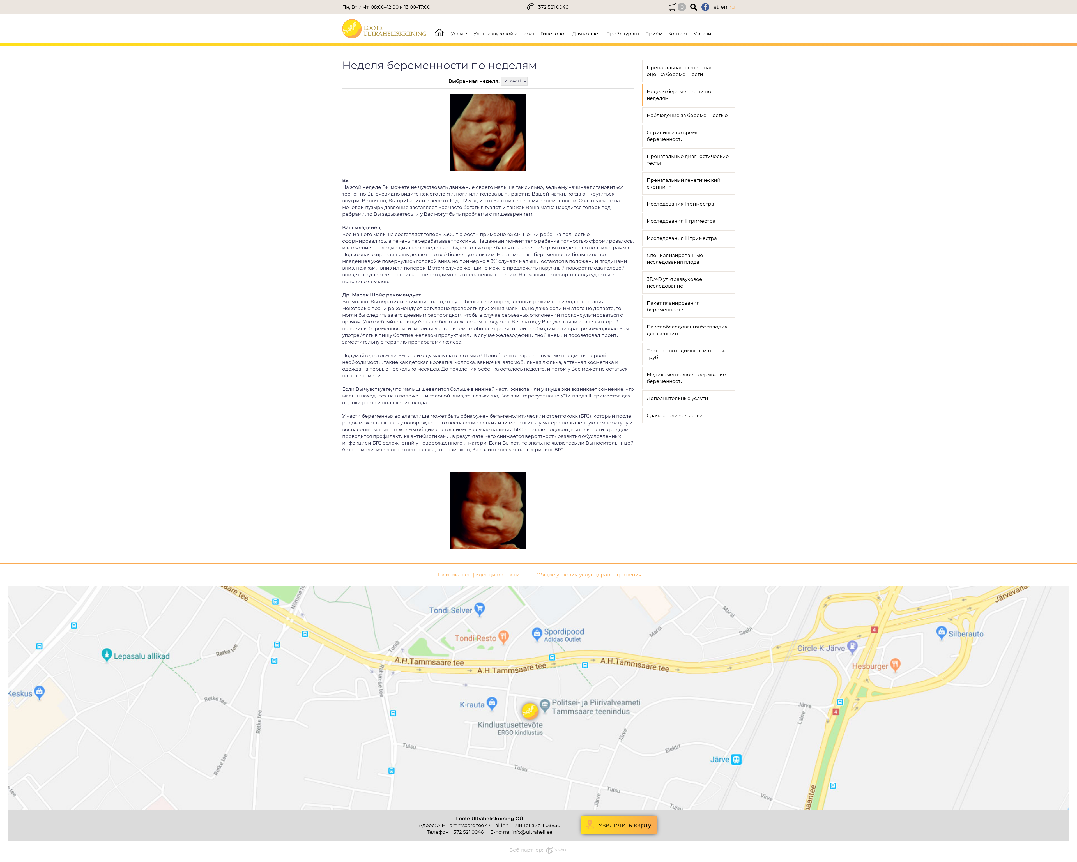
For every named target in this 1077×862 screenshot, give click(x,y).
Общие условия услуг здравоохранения (589, 575)
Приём (653, 33)
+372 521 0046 (551, 7)
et (716, 7)
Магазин (703, 33)
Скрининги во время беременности (673, 136)
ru (732, 7)
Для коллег (586, 33)
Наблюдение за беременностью (687, 115)
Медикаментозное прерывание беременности (686, 378)
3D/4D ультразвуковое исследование (674, 282)
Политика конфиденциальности (477, 575)
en (724, 7)
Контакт (677, 33)
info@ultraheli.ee (532, 832)
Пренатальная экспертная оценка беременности (680, 71)
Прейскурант (622, 33)
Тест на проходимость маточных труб (687, 354)
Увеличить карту (624, 825)
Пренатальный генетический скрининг (684, 183)
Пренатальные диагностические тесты (688, 159)
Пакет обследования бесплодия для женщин (687, 330)
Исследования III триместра (682, 238)
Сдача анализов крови (675, 415)
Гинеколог (553, 33)
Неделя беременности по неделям (679, 95)
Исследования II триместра (681, 221)
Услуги (459, 33)
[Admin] (1, 3)
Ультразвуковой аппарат (504, 33)
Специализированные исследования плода (675, 258)
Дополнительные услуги (677, 398)
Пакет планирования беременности (673, 306)
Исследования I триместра (680, 204)
